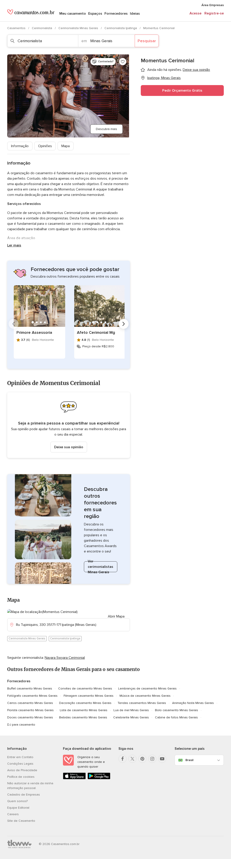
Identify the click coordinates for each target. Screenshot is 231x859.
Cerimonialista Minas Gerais (78, 28)
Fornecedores (116, 13)
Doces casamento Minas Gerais (30, 717)
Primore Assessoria (34, 332)
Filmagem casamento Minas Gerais (88, 696)
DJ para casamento (21, 725)
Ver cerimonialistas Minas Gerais (100, 566)
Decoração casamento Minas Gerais (85, 703)
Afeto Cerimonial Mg (96, 332)
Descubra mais (106, 129)
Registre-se (214, 13)
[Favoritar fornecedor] (122, 61)
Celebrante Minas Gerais (131, 717)
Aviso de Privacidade (22, 770)
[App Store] (74, 778)
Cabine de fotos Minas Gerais (176, 717)
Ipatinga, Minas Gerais (164, 78)
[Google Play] (99, 778)
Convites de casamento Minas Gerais (85, 688)
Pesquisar (147, 40)
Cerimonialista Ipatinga (121, 28)
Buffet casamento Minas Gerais (29, 688)
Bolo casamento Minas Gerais (176, 710)
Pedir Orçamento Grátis (182, 90)
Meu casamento (72, 13)
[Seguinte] (124, 324)
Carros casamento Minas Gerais (30, 703)
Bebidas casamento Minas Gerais (83, 717)
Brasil (189, 760)
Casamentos (16, 28)
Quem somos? (17, 801)
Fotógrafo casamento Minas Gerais (32, 696)
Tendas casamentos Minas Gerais (142, 703)
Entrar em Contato (20, 757)
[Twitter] (132, 759)
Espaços (95, 13)
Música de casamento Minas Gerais (145, 696)
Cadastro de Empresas (23, 794)
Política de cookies (21, 777)
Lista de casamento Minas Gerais (83, 710)
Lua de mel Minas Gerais (131, 710)
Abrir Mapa (116, 616)
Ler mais (14, 245)
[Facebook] (122, 759)
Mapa (65, 146)
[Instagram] (152, 759)
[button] (68, 425)
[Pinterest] (142, 759)
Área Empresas (212, 5)
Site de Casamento (21, 821)
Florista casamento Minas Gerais (30, 710)
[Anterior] (13, 324)
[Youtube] (162, 759)
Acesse (195, 13)
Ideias (135, 13)
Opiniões (45, 146)
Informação (20, 146)
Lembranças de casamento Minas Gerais (147, 688)
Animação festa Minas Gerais (193, 703)
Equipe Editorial (18, 808)
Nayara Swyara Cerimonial (65, 657)
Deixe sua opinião (68, 447)
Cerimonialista (42, 28)
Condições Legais (20, 764)
